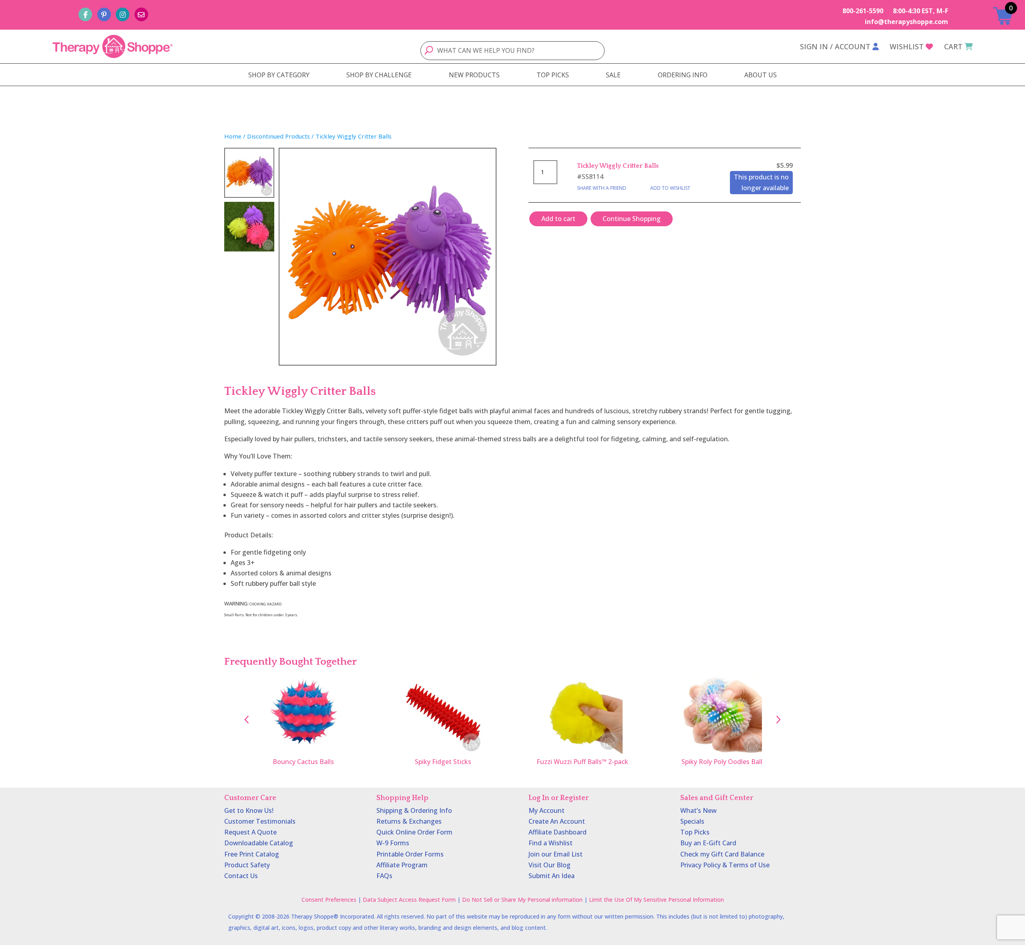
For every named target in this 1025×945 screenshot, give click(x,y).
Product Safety (247, 865)
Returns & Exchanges (409, 821)
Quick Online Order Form (414, 832)
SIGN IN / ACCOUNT (835, 46)
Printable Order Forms (410, 854)
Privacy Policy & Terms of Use (725, 865)
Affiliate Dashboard (558, 832)
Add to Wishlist (670, 188)
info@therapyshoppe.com (906, 21)
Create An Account (557, 821)
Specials (692, 821)
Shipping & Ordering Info (414, 810)
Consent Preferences (328, 899)
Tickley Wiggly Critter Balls (618, 165)
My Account (547, 810)
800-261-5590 (862, 10)
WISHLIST (907, 46)
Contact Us (241, 875)
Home (232, 136)
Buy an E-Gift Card (708, 842)
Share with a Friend (601, 188)
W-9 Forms (392, 842)
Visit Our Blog (550, 865)
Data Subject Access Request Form (409, 899)
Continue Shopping (632, 218)
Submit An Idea (552, 875)
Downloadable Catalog (258, 842)
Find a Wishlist (551, 842)
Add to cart (558, 218)
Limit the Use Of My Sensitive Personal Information (656, 899)
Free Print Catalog (251, 854)
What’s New (698, 810)
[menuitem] (279, 75)
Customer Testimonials (259, 821)
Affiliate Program (402, 865)
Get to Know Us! (248, 810)
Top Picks (694, 832)
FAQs (384, 875)
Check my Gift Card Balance (722, 854)
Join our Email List (556, 854)
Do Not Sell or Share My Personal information (522, 899)
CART (953, 46)
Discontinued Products (278, 136)
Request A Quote (250, 832)
